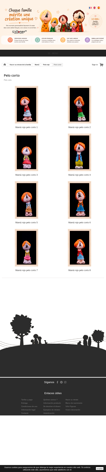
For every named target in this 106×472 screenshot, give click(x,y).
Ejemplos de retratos (51, 410)
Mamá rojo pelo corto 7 (26, 270)
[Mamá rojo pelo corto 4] (79, 152)
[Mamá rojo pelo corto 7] (26, 248)
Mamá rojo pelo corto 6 (79, 222)
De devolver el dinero (51, 406)
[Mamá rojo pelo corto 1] (26, 105)
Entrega (24, 403)
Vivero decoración (73, 410)
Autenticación (48, 413)
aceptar (100, 468)
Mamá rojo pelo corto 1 (26, 127)
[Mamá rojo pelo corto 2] (79, 105)
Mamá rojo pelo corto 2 (79, 127)
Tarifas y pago (27, 400)
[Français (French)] (88, 5)
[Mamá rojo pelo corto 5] (26, 200)
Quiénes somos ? (50, 400)
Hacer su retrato (72, 400)
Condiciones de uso (29, 406)
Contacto (24, 413)
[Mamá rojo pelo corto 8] (79, 248)
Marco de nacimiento (74, 403)
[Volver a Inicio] (4, 64)
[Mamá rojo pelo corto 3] (26, 152)
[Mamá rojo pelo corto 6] (79, 200)
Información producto (52, 403)
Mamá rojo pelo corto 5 (26, 222)
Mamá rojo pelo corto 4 (79, 175)
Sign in (95, 65)
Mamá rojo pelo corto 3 (26, 175)
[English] (93, 5)
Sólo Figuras (71, 406)
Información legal (28, 410)
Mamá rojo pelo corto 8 (79, 270)
